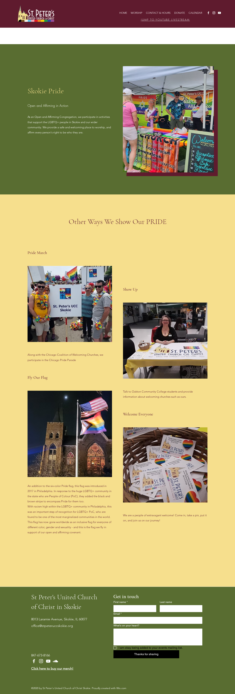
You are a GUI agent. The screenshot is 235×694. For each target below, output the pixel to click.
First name (120, 602)
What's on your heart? (126, 625)
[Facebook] (208, 13)
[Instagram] (214, 13)
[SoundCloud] (55, 661)
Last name (166, 602)
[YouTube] (219, 13)
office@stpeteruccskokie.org (52, 626)
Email (117, 613)
